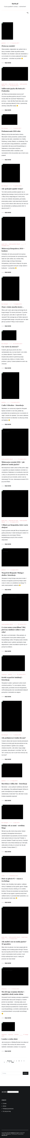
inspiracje (4, 674)
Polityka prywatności (8, 1108)
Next (12, 1062)
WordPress (4, 1135)
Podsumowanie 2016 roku (11, 131)
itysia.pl (15, 4)
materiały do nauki (13, 84)
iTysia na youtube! (8, 46)
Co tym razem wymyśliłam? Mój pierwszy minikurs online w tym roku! (13, 629)
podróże (4, 43)
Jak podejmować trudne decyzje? (14, 738)
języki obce (4, 84)
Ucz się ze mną (7, 1111)
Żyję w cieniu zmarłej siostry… (13, 307)
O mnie (4, 1103)
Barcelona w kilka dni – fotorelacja (14, 784)
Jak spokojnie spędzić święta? (12, 189)
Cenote (8, 1134)
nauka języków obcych (14, 244)
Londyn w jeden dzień (10, 1039)
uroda (3, 875)
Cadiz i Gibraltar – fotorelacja (13, 405)
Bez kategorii (5, 128)
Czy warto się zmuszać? (10, 347)
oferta (4, 1106)
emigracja (4, 988)
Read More (8, 63)
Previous (9, 1061)
